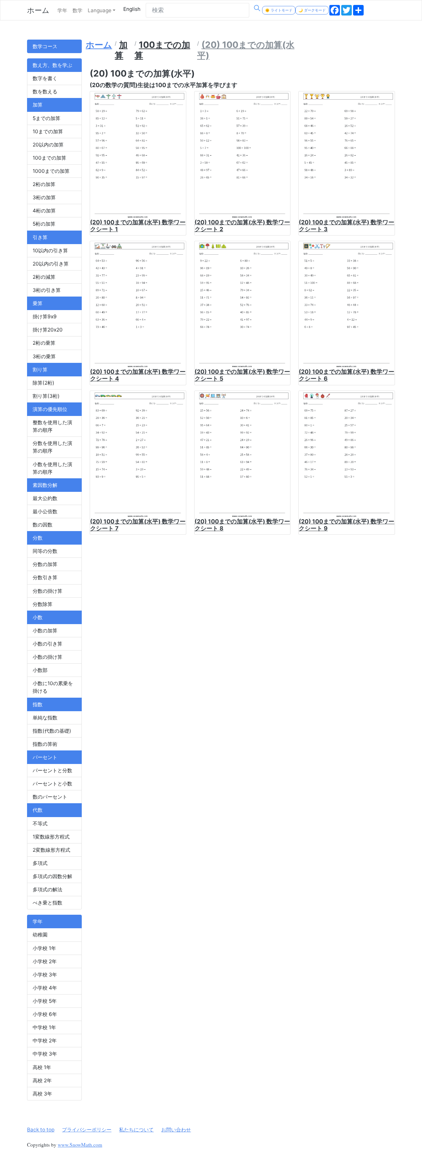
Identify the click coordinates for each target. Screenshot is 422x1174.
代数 (38, 810)
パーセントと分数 (52, 770)
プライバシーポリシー (86, 1129)
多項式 (40, 863)
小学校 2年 (45, 961)
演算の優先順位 (50, 409)
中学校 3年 (45, 1054)
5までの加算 (46, 118)
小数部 (40, 670)
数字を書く (45, 78)
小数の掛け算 (47, 657)
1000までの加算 (51, 171)
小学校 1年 (44, 948)
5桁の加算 (44, 224)
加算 (38, 105)
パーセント (45, 757)
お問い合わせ (176, 1129)
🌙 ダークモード (312, 10)
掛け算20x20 (48, 330)
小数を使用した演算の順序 (52, 468)
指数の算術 (45, 744)
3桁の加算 (44, 197)
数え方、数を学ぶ (52, 65)
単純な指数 (45, 717)
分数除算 (42, 604)
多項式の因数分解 (52, 876)
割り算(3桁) (46, 396)
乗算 (38, 303)
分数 (38, 538)
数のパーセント (50, 797)
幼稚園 (40, 935)
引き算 (40, 237)
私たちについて (136, 1129)
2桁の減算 (44, 277)
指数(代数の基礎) (52, 731)
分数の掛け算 (47, 591)
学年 (62, 10)
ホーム (38, 10)
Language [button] (99, 10)
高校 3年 (42, 1094)
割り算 (40, 369)
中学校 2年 (45, 1040)
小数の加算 (45, 630)
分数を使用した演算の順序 (52, 447)
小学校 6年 (45, 1014)
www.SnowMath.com (80, 1144)
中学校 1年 (44, 1027)
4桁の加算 (44, 210)
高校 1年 (42, 1067)
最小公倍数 (45, 511)
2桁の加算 (44, 184)
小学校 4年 (45, 988)
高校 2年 (42, 1080)
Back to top (40, 1129)
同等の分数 (45, 551)
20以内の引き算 (51, 264)
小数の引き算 (47, 644)
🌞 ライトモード (278, 10)
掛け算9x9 (45, 316)
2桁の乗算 (44, 343)
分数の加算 (45, 564)
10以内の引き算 (50, 250)
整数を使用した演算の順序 (52, 426)
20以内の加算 (48, 145)
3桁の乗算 (44, 356)
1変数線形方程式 (51, 837)
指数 (38, 704)
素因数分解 (45, 485)
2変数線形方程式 (51, 850)
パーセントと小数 (52, 783)
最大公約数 (45, 498)
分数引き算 (45, 577)
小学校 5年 (45, 1001)
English (131, 9)
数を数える (45, 91)
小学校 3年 (45, 974)
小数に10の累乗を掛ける (53, 687)
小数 (38, 617)
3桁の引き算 (47, 290)
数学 (77, 10)
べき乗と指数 (47, 903)
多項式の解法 (47, 889)
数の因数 (42, 525)
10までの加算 (48, 131)
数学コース (45, 46)
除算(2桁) (43, 383)
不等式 (40, 823)
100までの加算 (49, 158)
